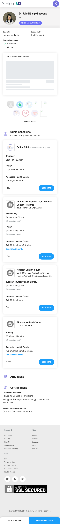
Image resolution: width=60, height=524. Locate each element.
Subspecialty (36, 32)
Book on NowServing (10, 40)
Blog (34, 445)
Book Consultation (44, 520)
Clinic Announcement (30, 23)
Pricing (7, 439)
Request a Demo (11, 469)
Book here (46, 188)
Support (35, 442)
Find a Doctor (9, 472)
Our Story (8, 435)
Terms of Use (9, 462)
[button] (10, 147)
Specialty (6, 32)
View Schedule (14, 520)
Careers (35, 439)
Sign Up (7, 442)
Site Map (35, 448)
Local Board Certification (12, 393)
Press (34, 435)
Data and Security (11, 448)
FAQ (6, 459)
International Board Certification (14, 408)
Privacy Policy (10, 465)
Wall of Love (9, 445)
